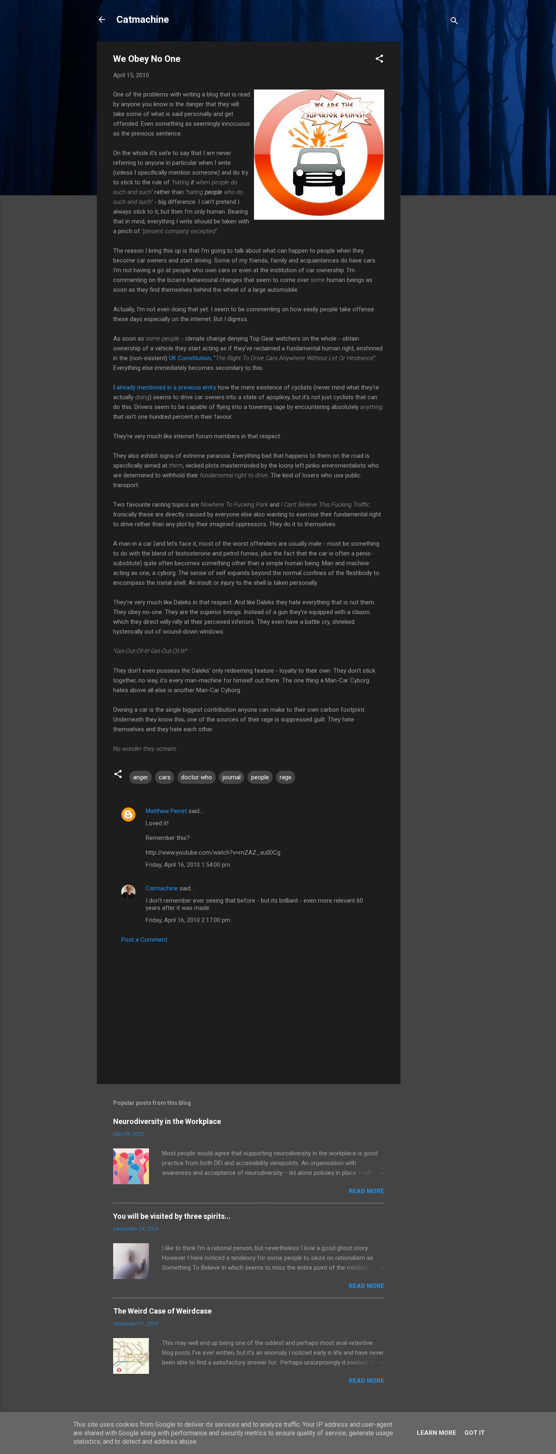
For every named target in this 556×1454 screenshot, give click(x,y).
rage (285, 777)
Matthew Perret (166, 811)
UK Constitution (190, 358)
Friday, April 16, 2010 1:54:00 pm (188, 864)
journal (232, 777)
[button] (379, 60)
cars (165, 777)
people (260, 777)
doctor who (196, 777)
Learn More (436, 1433)
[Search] (454, 22)
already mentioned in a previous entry (166, 387)
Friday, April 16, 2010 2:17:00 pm (188, 920)
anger (140, 777)
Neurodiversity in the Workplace (167, 1121)
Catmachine (142, 19)
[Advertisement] (433, 164)
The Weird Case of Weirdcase (162, 1311)
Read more (366, 1191)
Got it (474, 1433)
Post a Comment (144, 939)
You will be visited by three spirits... (172, 1216)
